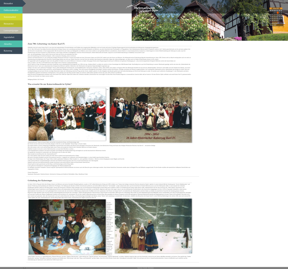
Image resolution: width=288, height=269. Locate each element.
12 (281, 14)
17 (277, 16)
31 (272, 12)
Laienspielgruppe (11, 30)
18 (279, 16)
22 (274, 18)
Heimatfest (8, 3)
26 (281, 18)
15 (274, 16)
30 (270, 12)
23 (276, 18)
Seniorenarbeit (10, 16)
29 (274, 20)
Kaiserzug (8, 50)
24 (277, 18)
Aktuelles (8, 43)
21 (272, 18)
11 (279, 14)
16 (276, 16)
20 (270, 18)
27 (270, 20)
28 (272, 20)
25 (279, 18)
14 (272, 16)
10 (277, 14)
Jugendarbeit (9, 37)
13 (270, 16)
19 (281, 16)
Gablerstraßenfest (11, 10)
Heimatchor (9, 23)
